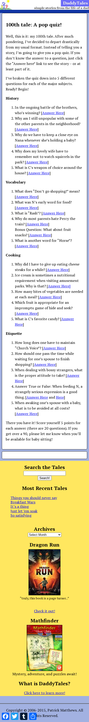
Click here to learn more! (44, 692)
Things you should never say (33, 497)
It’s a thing (19, 506)
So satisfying (20, 515)
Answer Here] (59, 286)
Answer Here (53, 112)
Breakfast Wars (22, 502)
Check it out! (44, 611)
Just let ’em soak (23, 510)
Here (60, 397)
